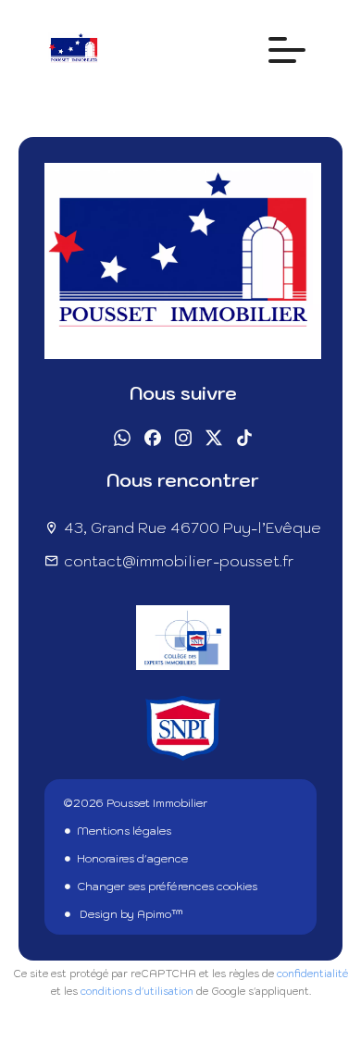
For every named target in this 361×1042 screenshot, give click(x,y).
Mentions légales (124, 830)
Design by (130, 914)
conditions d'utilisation (137, 991)
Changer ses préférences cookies (167, 886)
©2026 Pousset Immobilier (135, 803)
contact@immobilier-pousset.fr (179, 561)
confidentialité (312, 973)
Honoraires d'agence (132, 858)
